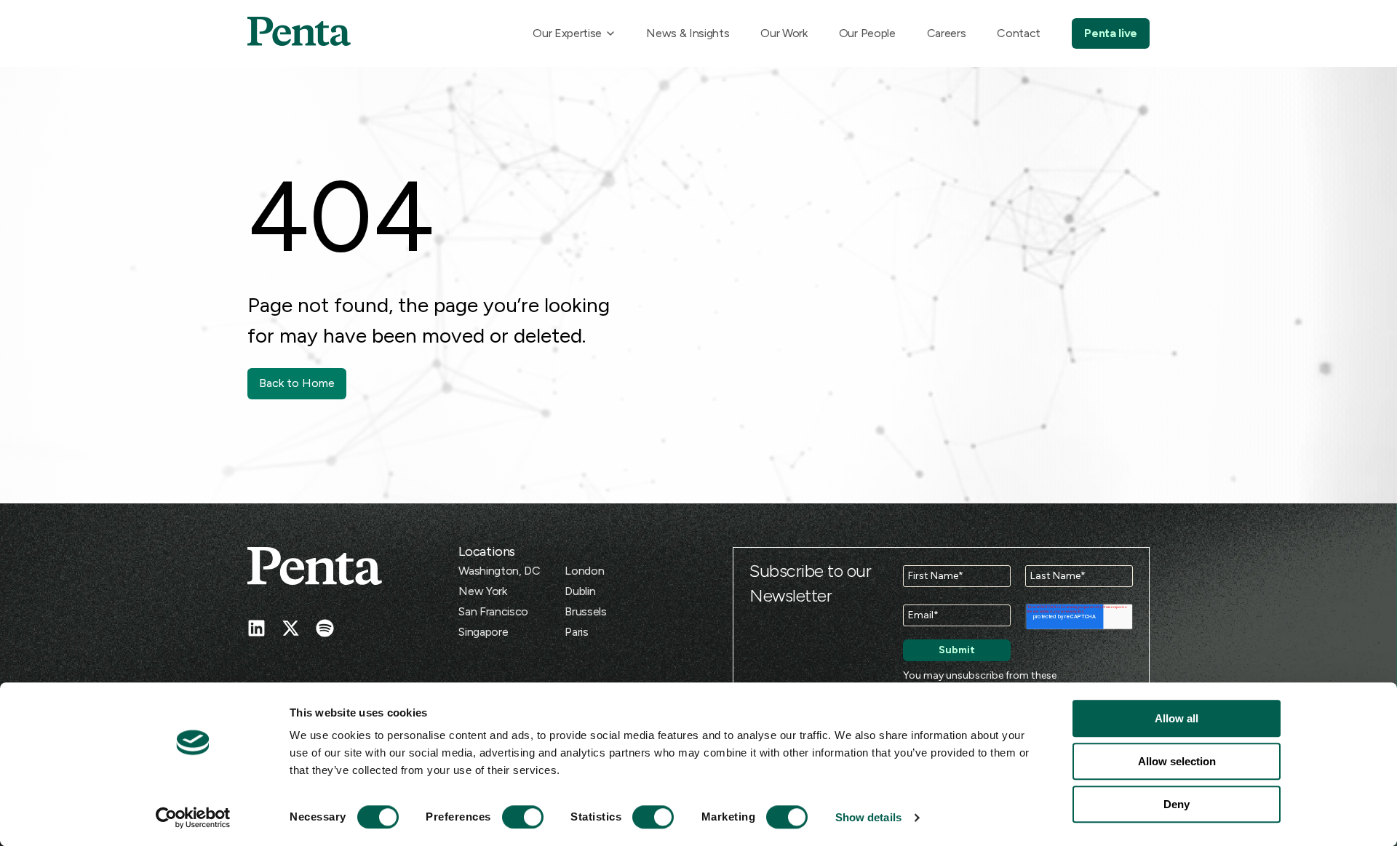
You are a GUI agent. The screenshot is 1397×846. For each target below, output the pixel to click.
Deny (1176, 804)
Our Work (783, 33)
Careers (946, 33)
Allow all (1176, 718)
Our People (867, 33)
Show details (868, 817)
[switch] (509, 817)
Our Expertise (567, 33)
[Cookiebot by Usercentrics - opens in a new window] (193, 818)
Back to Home (297, 383)
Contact (1018, 33)
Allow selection (1177, 761)
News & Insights (687, 33)
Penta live (1110, 33)
